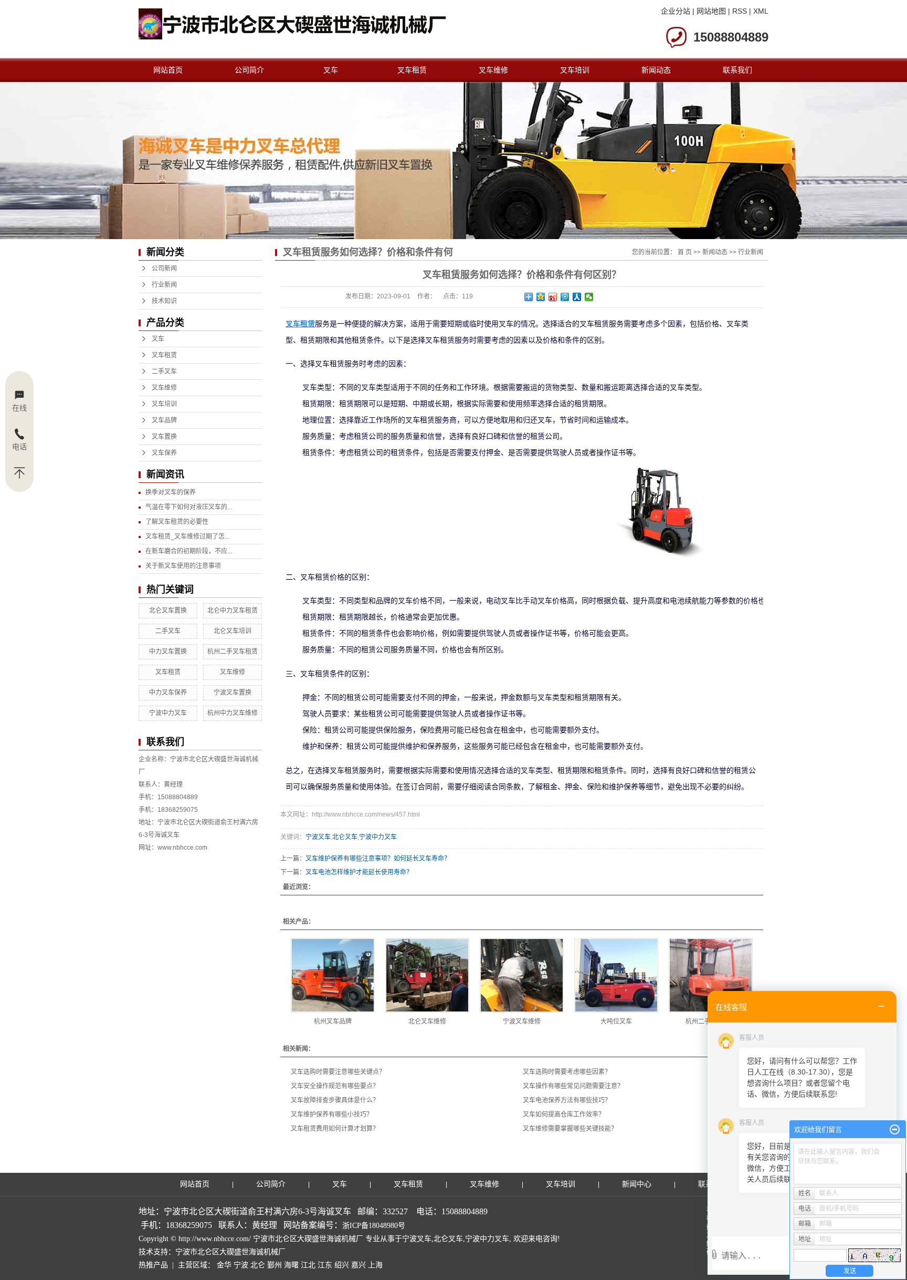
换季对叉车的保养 (170, 492)
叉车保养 (164, 453)
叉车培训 (574, 70)
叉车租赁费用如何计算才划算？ (335, 1128)
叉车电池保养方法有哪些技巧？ (567, 1100)
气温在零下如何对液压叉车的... (188, 507)
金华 (224, 1265)
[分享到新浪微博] (553, 297)
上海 (375, 1265)
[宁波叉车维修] (522, 975)
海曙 (291, 1265)
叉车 (330, 70)
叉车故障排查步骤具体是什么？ (335, 1100)
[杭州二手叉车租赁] (711, 975)
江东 (325, 1265)
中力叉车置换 (168, 651)
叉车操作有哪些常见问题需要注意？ (573, 1086)
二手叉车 (164, 371)
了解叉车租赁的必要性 (176, 521)
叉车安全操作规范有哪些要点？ (335, 1086)
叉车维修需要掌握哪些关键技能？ (570, 1128)
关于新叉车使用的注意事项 (183, 566)
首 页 (685, 252)
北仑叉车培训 (232, 631)
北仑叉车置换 (168, 610)
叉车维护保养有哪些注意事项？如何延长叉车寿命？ (377, 858)
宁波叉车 (318, 837)
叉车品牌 (164, 420)
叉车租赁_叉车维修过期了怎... (187, 536)
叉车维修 (493, 70)
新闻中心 (636, 1184)
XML (760, 11)
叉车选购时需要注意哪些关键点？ (338, 1072)
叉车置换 (164, 436)
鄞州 (274, 1265)
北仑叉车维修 (427, 1021)
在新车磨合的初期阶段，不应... (188, 551)
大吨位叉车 (616, 1021)
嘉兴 (358, 1265)
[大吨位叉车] (616, 975)
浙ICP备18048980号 (373, 1226)
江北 (308, 1265)
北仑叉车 (344, 837)
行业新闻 (164, 284)
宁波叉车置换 (232, 692)
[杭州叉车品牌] (333, 975)
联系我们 (737, 70)
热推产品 (153, 1265)
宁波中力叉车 (168, 713)
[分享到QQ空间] (540, 297)
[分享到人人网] (577, 297)
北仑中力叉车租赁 (232, 610)
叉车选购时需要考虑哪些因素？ (567, 1072)
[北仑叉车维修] (427, 975)
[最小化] (895, 1129)
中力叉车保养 (168, 692)
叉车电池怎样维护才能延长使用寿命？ (359, 872)
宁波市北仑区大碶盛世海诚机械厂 (230, 1252)
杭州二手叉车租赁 (232, 651)
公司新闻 (164, 268)
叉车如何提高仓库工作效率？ (564, 1114)
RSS (739, 11)
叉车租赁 (412, 70)
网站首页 (168, 70)
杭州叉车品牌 (333, 1021)
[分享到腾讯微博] (565, 297)
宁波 (241, 1265)
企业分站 (675, 11)
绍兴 (341, 1265)
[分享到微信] (589, 297)
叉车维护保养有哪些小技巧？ (332, 1114)
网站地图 (711, 11)
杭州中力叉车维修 (232, 713)
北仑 (257, 1265)
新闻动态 (656, 70)
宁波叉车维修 (522, 1021)
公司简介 (249, 70)
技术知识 (164, 301)
